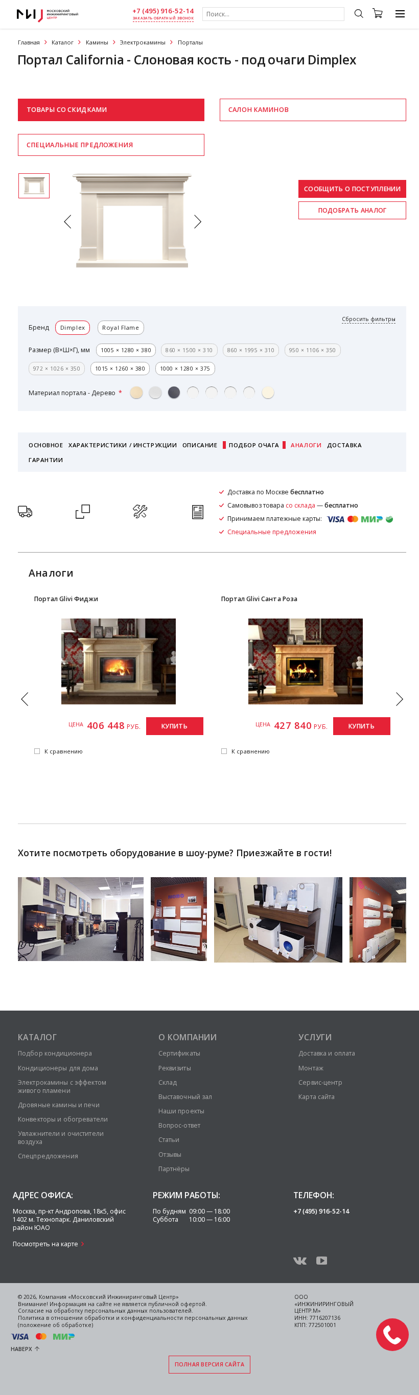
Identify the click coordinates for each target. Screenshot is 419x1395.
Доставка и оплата (326, 1053)
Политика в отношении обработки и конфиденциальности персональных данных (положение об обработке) (133, 1321)
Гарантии (46, 460)
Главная (29, 42)
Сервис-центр (320, 1082)
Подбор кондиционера (55, 1053)
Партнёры (174, 1168)
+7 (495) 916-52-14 (163, 11)
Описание (200, 445)
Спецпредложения (48, 1156)
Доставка (344, 445)
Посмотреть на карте (45, 1244)
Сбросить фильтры (368, 319)
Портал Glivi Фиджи (66, 599)
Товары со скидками (67, 109)
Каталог (63, 42)
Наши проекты (181, 1111)
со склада (300, 505)
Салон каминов (258, 109)
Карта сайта (316, 1096)
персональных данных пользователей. (138, 1310)
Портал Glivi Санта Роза (259, 599)
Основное (46, 445)
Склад (167, 1082)
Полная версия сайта (210, 1364)
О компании (187, 1037)
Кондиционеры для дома (58, 1068)
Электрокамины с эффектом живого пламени (62, 1086)
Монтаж (310, 1068)
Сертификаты (179, 1053)
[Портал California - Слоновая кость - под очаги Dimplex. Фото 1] (34, 185)
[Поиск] (358, 15)
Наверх (21, 1349)
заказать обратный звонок (163, 18)
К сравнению (63, 751)
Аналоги (306, 445)
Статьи (169, 1139)
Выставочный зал (185, 1096)
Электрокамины (143, 42)
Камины (97, 42)
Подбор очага (254, 445)
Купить (174, 726)
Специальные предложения (80, 145)
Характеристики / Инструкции (122, 445)
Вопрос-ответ (179, 1125)
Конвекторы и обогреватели (63, 1119)
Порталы (190, 42)
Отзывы (170, 1154)
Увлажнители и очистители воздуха (61, 1137)
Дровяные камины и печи (59, 1105)
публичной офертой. (177, 1304)
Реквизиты (174, 1068)
